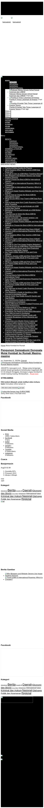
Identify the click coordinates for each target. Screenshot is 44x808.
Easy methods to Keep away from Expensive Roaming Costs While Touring (22, 249)
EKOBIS (7, 122)
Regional (26, 499)
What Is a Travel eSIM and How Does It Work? (22, 229)
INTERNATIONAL (16, 88)
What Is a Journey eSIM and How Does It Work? (23, 256)
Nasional (27, 496)
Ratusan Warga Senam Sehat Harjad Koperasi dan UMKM (23, 95)
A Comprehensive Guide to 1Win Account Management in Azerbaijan (20, 301)
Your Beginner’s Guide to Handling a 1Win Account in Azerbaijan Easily (21, 293)
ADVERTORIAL (9, 128)
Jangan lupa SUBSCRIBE (20, 391)
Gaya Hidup (15, 493)
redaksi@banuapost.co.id (22, 721)
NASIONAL (13, 86)
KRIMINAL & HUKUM (11, 118)
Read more (34, 374)
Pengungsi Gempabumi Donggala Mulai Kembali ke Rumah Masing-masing (21, 353)
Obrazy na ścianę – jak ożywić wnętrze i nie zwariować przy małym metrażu (21, 219)
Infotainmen (22, 493)
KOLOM (7, 126)
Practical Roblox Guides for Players (18, 168)
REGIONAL (13, 84)
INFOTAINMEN (9, 132)
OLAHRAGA (9, 124)
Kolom (39, 493)
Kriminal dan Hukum (11, 496)
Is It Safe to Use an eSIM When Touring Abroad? (23, 246)
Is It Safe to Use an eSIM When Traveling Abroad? (24, 174)
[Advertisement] (22, 49)
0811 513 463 (27, 719)
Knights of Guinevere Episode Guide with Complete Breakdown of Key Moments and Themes (21, 317)
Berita (12, 490)
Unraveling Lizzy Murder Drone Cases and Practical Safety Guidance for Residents (21, 322)
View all (8, 111)
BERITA (7, 80)
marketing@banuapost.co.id (22, 722)
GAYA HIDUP (9, 130)
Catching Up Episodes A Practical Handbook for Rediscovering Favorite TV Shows (23, 333)
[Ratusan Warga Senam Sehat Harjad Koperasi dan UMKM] (26, 92)
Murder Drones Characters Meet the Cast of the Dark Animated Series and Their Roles (23, 341)
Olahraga (37, 496)
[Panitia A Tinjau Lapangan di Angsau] (24, 98)
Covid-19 (19, 491)
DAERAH (13, 82)
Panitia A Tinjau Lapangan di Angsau (23, 99)
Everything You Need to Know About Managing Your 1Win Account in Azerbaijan (23, 312)
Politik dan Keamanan (11, 499)
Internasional (31, 493)
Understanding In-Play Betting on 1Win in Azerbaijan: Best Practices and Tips (20, 308)
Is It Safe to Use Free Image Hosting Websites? (23, 244)
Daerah (24, 361)
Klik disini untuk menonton (10, 388)
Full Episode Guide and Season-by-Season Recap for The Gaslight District (21, 337)
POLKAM (8, 120)
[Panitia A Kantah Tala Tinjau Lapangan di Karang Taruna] (26, 105)
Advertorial (4, 491)
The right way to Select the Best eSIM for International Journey (20, 215)
